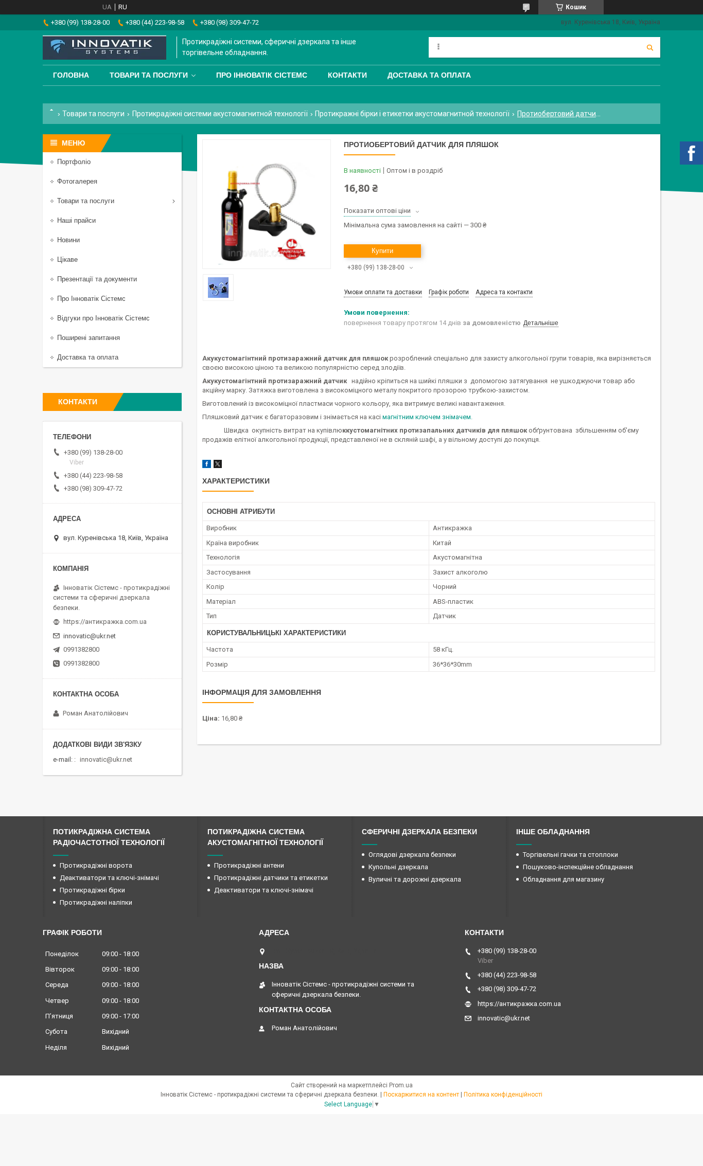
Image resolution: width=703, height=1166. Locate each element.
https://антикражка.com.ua (105, 621)
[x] (218, 466)
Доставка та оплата (429, 75)
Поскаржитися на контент (421, 1094)
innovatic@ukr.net (89, 636)
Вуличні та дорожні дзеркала (414, 879)
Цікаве (67, 259)
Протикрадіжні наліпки (96, 902)
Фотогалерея (77, 181)
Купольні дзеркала (398, 867)
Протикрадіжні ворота (96, 865)
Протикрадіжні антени (249, 865)
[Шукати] (650, 47)
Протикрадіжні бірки (92, 890)
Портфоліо (74, 162)
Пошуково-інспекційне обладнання (578, 867)
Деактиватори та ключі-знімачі (109, 878)
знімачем (456, 417)
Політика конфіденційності (503, 1094)
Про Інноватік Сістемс (261, 75)
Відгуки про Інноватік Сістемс (103, 318)
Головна (71, 75)
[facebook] (206, 466)
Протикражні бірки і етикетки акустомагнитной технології (412, 114)
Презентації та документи (97, 279)
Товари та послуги (149, 75)
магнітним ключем (412, 417)
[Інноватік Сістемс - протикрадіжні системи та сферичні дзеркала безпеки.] (104, 47)
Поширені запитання (88, 338)
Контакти (347, 75)
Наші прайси (76, 220)
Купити (382, 251)
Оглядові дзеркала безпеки (412, 854)
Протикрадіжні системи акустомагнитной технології (220, 114)
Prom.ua (401, 1085)
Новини (68, 240)
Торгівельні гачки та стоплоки (570, 854)
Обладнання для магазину (563, 879)
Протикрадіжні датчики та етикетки (271, 878)
